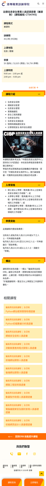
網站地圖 (5, 466)
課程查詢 (12, 482)
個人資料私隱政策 (36, 466)
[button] (23, 94)
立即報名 (34, 482)
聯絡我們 (14, 466)
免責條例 (23, 466)
